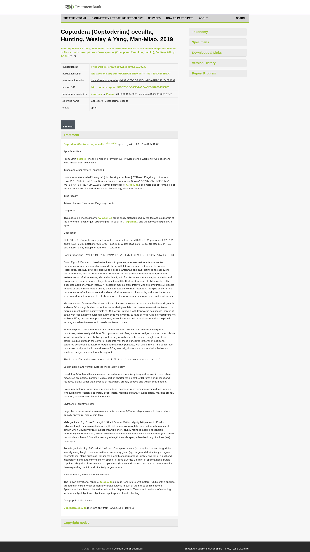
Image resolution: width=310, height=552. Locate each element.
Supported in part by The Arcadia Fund (203, 549)
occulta (81, 158)
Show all (68, 126)
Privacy (227, 549)
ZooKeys (96, 94)
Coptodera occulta (75, 507)
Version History (204, 63)
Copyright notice (76, 522)
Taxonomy (200, 32)
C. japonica (105, 217)
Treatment (71, 135)
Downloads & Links (207, 52)
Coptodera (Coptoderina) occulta (84, 144)
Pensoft (111, 94)
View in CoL (111, 143)
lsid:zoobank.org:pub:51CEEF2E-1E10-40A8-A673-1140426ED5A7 (131, 73)
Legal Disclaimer (241, 549)
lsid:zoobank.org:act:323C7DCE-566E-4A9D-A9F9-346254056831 (130, 87)
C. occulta (132, 184)
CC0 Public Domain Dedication (127, 549)
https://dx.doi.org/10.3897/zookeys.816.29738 (118, 66)
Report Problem (204, 73)
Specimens (200, 42)
